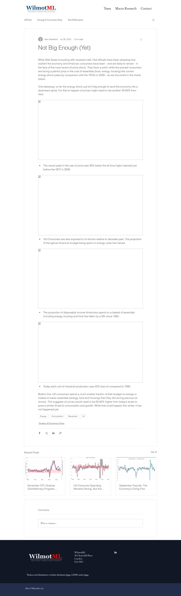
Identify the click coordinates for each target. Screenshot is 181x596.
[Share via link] (60, 433)
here (68, 574)
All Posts (28, 19)
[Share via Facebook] (39, 433)
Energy (43, 416)
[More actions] (141, 39)
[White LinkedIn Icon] (115, 552)
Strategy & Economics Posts (49, 19)
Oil (83, 416)
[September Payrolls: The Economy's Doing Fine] (136, 468)
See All (154, 452)
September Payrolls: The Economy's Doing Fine (133, 487)
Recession (72, 416)
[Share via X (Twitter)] (46, 433)
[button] (126, 8)
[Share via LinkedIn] (53, 433)
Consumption (57, 416)
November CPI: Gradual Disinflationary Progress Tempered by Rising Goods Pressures (43, 487)
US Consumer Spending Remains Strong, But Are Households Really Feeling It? (90, 487)
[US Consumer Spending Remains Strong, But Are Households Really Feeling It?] (90, 468)
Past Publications (75, 19)
